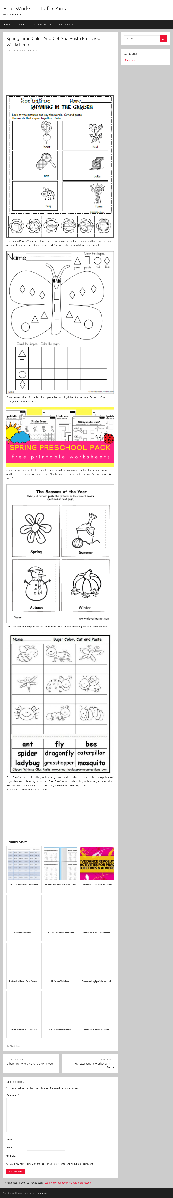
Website (11, 1156)
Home (6, 24)
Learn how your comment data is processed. (67, 1182)
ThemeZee (41, 1193)
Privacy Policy (66, 24)
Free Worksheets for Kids (34, 8)
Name (10, 1139)
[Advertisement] (60, 72)
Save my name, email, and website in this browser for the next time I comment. (51, 1163)
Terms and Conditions (41, 24)
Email (10, 1147)
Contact (20, 24)
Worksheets (15, 1046)
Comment (12, 1095)
